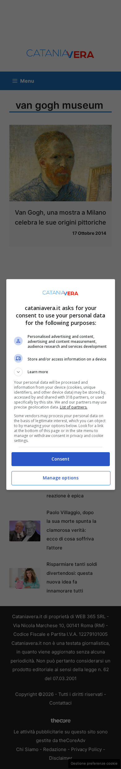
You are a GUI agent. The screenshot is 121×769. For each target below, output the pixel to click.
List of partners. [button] (73, 407)
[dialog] (60, 384)
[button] (60, 372)
